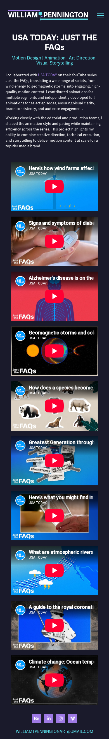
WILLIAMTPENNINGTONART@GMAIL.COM (54, 731)
